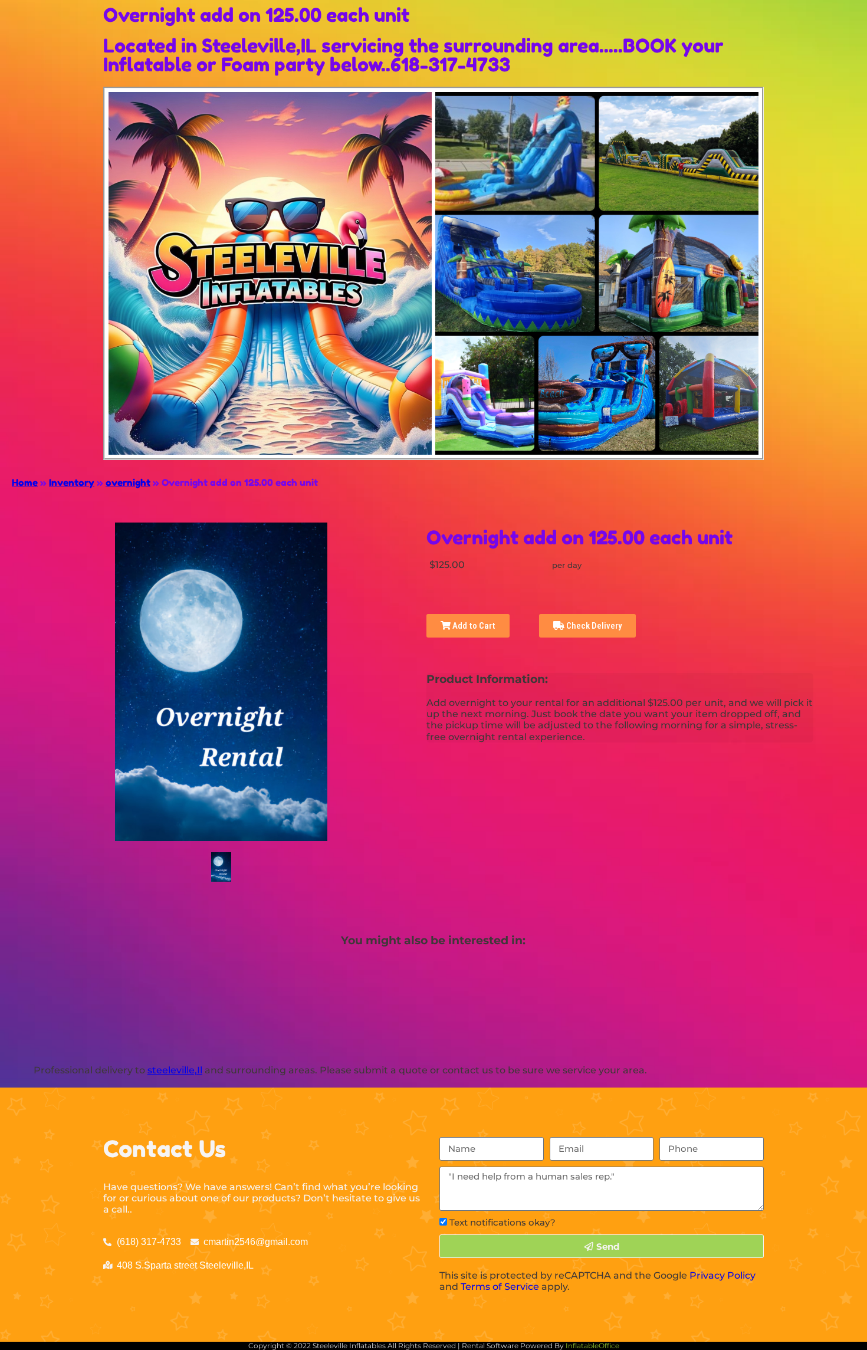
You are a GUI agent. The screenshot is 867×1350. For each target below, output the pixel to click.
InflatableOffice (592, 1345)
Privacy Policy (722, 1275)
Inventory (71, 482)
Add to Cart (473, 625)
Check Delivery (593, 625)
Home (25, 482)
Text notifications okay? (502, 1222)
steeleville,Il (174, 1070)
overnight (128, 482)
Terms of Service (500, 1286)
